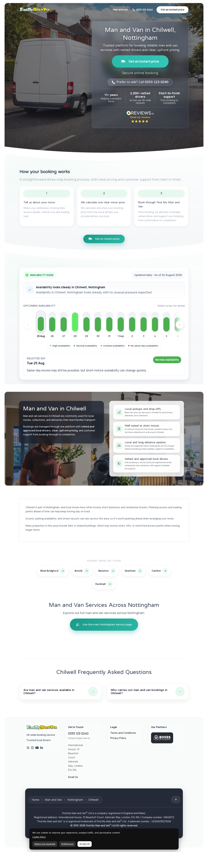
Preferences (67, 843)
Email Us (73, 777)
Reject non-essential (45, 843)
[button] (60, 692)
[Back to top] (175, 799)
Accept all (85, 843)
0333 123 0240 (78, 733)
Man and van (120, 9)
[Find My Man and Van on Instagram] (32, 747)
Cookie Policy (39, 837)
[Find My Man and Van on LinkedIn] (41, 747)
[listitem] (40, 325)
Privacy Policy (118, 738)
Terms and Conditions (123, 733)
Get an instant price (144, 61)
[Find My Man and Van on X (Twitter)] (28, 747)
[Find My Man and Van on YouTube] (37, 747)
